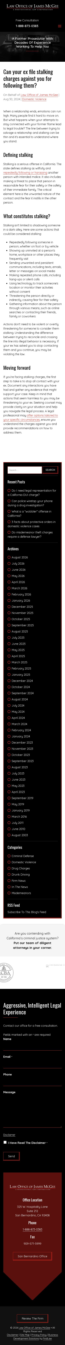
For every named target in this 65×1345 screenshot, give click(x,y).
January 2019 (21, 810)
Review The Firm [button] (32, 1318)
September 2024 (23, 693)
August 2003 (20, 835)
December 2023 (22, 742)
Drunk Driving (21, 874)
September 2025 (23, 625)
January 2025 (21, 674)
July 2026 (18, 563)
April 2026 (18, 582)
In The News (20, 887)
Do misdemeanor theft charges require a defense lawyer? (30, 534)
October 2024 (21, 687)
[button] (59, 25)
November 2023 (22, 749)
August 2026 (20, 557)
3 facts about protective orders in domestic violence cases (32, 524)
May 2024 (18, 711)
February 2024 (21, 730)
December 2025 (22, 607)
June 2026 (19, 570)
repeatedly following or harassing (25, 172)
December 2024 (22, 681)
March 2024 (19, 724)
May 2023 (18, 786)
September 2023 (23, 761)
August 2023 (20, 767)
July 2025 (18, 637)
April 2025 (18, 656)
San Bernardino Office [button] (32, 1256)
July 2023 (18, 773)
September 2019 (22, 798)
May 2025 (18, 650)
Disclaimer (9, 1134)
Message (9, 1092)
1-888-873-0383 (27, 26)
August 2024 (20, 699)
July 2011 (18, 823)
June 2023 (18, 779)
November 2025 (22, 613)
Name (7, 1039)
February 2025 (21, 668)
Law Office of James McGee (39, 95)
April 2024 (18, 718)
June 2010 (18, 829)
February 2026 (21, 594)
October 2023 (21, 755)
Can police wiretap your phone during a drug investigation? (30, 503)
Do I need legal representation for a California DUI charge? (32, 493)
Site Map (25, 1334)
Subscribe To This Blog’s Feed (27, 912)
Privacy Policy (39, 1334)
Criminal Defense (23, 856)
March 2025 (19, 662)
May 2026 (18, 576)
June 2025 (19, 644)
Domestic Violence (34, 99)
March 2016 (19, 816)
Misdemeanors (21, 893)
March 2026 (19, 588)
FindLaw (47, 1338)
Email (7, 1057)
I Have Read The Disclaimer (27, 1143)
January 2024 (21, 736)
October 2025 (21, 619)
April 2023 (18, 792)
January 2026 (21, 600)
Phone (7, 1074)
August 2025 (20, 631)
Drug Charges (21, 868)
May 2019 (18, 804)
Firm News (19, 881)
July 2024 (18, 705)
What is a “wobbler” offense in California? (29, 514)
